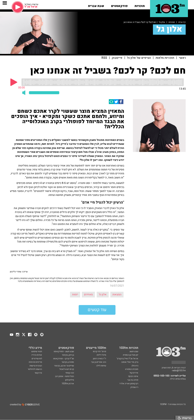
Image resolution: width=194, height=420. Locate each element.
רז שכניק (134, 387)
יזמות (75, 294)
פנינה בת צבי (132, 380)
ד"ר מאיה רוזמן (99, 358)
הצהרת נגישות (36, 366)
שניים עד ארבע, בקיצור (64, 366)
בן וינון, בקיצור (68, 355)
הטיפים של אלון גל (139, 58)
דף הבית (182, 22)
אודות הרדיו (37, 355)
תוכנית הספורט (131, 369)
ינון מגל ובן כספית (130, 355)
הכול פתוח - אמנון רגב (64, 376)
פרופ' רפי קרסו (99, 351)
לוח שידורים (37, 358)
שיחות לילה (101, 366)
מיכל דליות (101, 355)
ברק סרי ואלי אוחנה (129, 362)
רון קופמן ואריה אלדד (128, 383)
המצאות (116, 294)
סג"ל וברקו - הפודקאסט (63, 358)
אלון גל (162, 22)
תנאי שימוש (36, 351)
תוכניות (172, 22)
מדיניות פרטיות (35, 362)
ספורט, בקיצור (68, 362)
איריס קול (134, 373)
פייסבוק (117, 58)
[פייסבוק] (121, 101)
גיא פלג (134, 366)
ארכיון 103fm (68, 383)
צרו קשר (38, 373)
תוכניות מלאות (165, 58)
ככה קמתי (69, 373)
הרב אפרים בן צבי (98, 362)
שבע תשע (134, 351)
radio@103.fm (179, 371)
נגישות (186, 418)
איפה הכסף (133, 376)
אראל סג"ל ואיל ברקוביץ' (127, 358)
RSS (104, 58)
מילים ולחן (69, 380)
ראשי (182, 58)
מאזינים (88, 294)
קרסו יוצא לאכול (66, 369)
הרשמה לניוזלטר (35, 369)
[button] (139, 5)
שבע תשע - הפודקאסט (64, 351)
